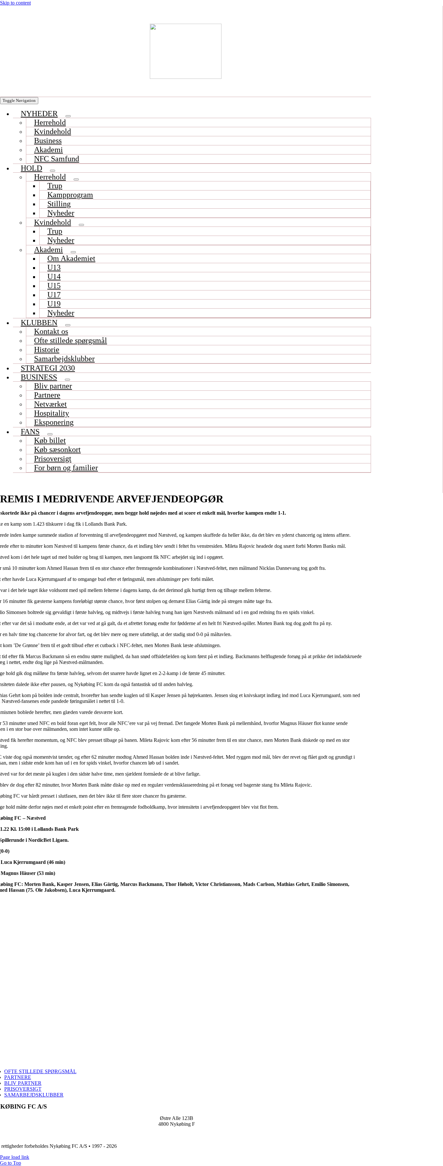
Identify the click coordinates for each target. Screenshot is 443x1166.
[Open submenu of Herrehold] (76, 179)
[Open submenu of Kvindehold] (81, 225)
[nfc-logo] (185, 51)
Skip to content (15, 3)
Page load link (14, 1157)
